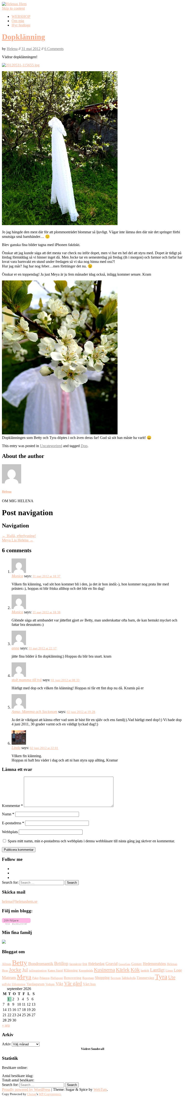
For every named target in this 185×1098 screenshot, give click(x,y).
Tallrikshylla (129, 978)
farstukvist (75, 964)
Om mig (18, 21)
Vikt (59, 983)
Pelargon (45, 978)
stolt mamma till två (27, 680)
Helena (12, 49)
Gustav (136, 964)
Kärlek (123, 970)
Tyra (161, 976)
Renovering (72, 978)
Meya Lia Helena (17, 540)
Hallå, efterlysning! (19, 536)
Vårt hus (89, 984)
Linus (169, 970)
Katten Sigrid (55, 970)
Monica (17, 576)
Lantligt (157, 969)
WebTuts (100, 1089)
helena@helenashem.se (19, 901)
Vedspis (50, 984)
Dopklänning (23, 36)
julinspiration (38, 970)
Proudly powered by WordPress (26, 1089)
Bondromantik (40, 963)
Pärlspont (57, 978)
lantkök (145, 970)
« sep (6, 1025)
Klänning (71, 970)
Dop (84, 446)
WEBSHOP (21, 16)
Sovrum (116, 978)
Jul (25, 969)
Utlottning (19, 984)
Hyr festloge (21, 25)
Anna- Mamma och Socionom (34, 712)
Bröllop (61, 963)
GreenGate (124, 964)
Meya (24, 976)
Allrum (6, 964)
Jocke (15, 970)
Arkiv (6, 1044)
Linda (16, 748)
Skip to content (13, 8)
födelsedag (96, 964)
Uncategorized (51, 446)
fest (84, 964)
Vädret (85, 1049)
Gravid (112, 963)
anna (15, 648)
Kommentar (12, 806)
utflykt (6, 984)
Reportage (88, 978)
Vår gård (73, 983)
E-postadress (13, 823)
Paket (35, 978)
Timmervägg (145, 978)
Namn (8, 814)
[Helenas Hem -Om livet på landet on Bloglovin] (16, 923)
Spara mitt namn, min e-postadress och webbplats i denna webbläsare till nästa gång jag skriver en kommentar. (91, 841)
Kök (135, 970)
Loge (178, 970)
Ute (171, 977)
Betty (19, 962)
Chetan (31, 1094)
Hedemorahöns (154, 963)
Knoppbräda (86, 970)
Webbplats (10, 832)
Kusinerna (104, 970)
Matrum (9, 977)
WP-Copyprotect (50, 1094)
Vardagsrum (35, 984)
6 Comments (54, 49)
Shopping (102, 978)
